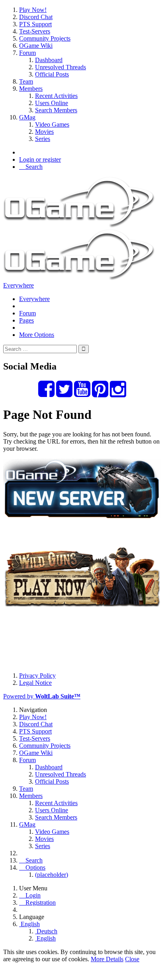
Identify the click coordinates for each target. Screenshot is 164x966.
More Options (36, 334)
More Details (107, 959)
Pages (26, 320)
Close (132, 959)
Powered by (41, 696)
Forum (27, 313)
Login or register (40, 159)
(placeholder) (51, 874)
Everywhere (18, 285)
